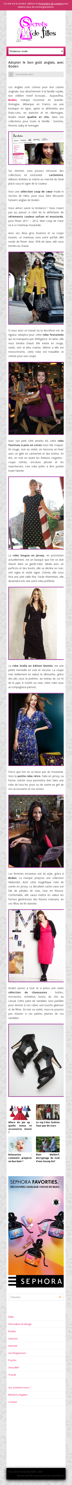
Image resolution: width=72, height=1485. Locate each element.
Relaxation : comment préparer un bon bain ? (20, 1158)
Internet (12, 1345)
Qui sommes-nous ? (19, 1387)
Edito (11, 1316)
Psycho (12, 1360)
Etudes (12, 1331)
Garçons (13, 1338)
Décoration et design (20, 1324)
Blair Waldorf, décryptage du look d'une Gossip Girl (48, 1158)
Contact (12, 1402)
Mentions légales (18, 1394)
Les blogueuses (17, 1353)
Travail (12, 1374)
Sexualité (13, 1367)
